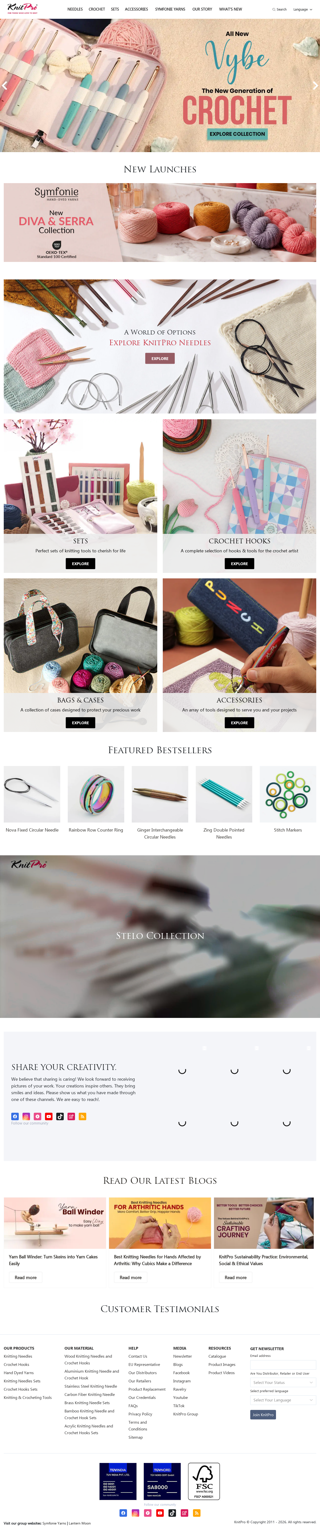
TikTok (178, 1405)
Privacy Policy (140, 1413)
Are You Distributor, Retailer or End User (280, 1373)
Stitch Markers (288, 830)
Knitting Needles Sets (22, 1380)
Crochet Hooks (16, 1364)
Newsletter (182, 1356)
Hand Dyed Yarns (19, 1372)
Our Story (202, 9)
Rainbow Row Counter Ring (96, 830)
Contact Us (137, 1356)
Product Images (222, 1364)
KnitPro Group (185, 1413)
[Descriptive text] (25, 1277)
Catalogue (217, 1356)
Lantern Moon (80, 1523)
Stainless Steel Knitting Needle (90, 1386)
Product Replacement (147, 1389)
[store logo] (23, 8)
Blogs (178, 1364)
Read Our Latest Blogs (160, 1181)
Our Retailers (139, 1380)
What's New (230, 9)
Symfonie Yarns (170, 9)
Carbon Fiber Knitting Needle (89, 1394)
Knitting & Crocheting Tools (28, 1397)
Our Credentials (142, 1397)
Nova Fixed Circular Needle (32, 830)
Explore (160, 358)
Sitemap (135, 1437)
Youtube (180, 1397)
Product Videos (221, 1372)
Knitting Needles (18, 1356)
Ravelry (179, 1389)
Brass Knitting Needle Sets (87, 1402)
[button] (4, 86)
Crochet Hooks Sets (21, 1389)
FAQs (133, 1405)
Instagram (182, 1380)
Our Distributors (142, 1372)
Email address (260, 1355)
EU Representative (144, 1364)
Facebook (181, 1372)
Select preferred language (269, 1391)
